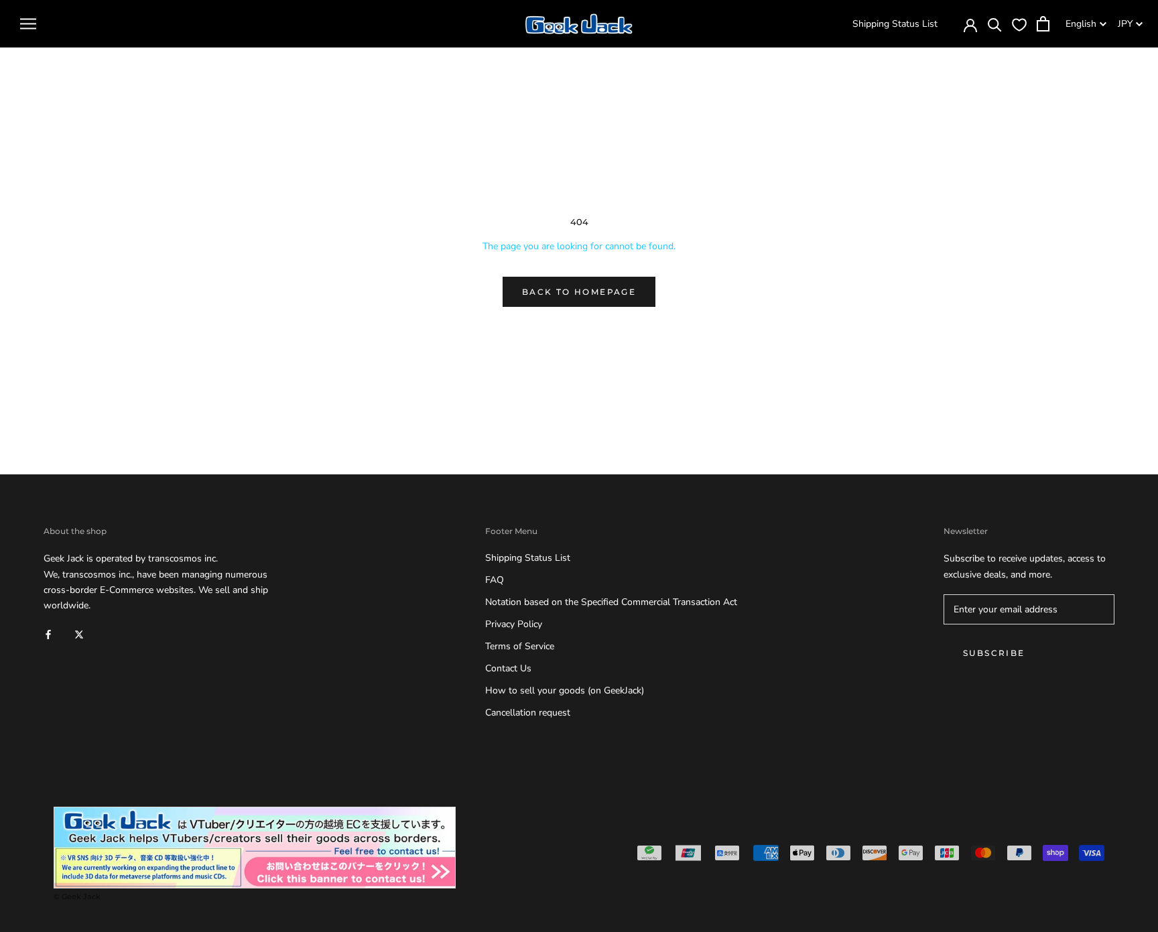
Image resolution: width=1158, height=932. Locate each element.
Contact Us (508, 668)
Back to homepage (579, 292)
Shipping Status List (895, 23)
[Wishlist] (1019, 24)
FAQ (494, 580)
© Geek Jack (77, 896)
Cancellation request (527, 712)
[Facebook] (48, 634)
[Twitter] (79, 634)
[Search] (995, 24)
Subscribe (994, 653)
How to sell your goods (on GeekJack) (564, 690)
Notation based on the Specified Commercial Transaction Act (611, 602)
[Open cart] (1043, 23)
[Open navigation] (28, 23)
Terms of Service (519, 646)
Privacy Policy (513, 624)
